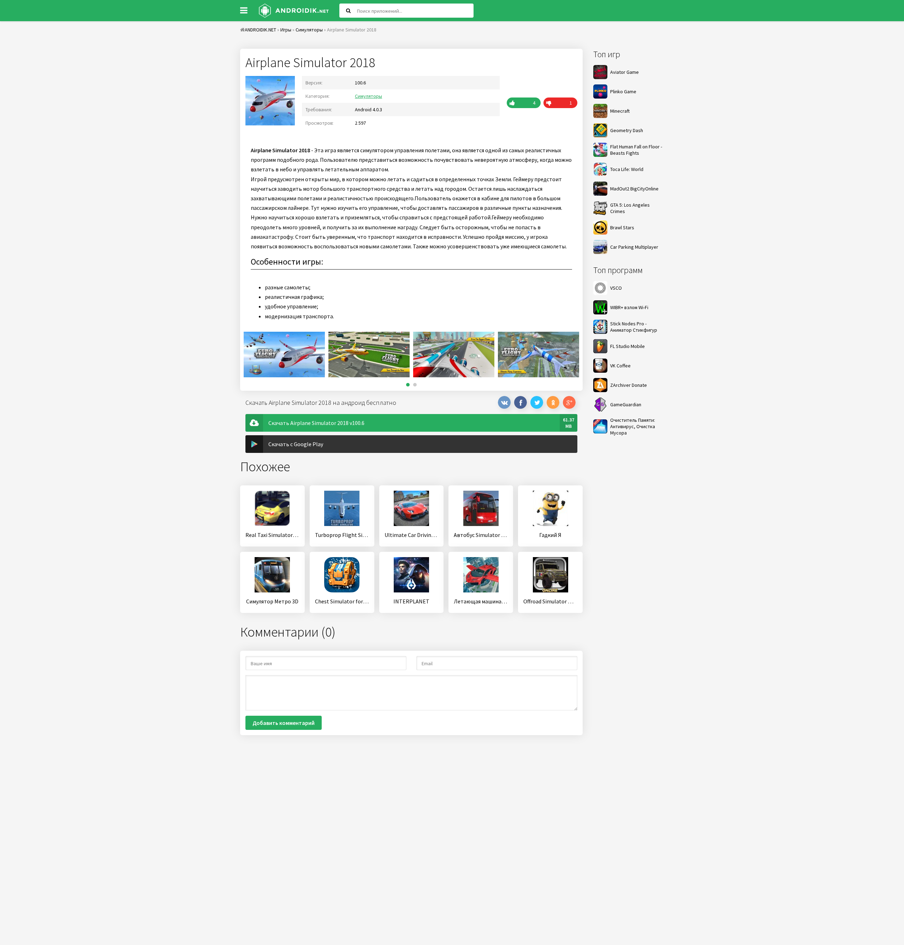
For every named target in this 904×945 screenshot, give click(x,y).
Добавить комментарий (283, 722)
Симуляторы (368, 96)
